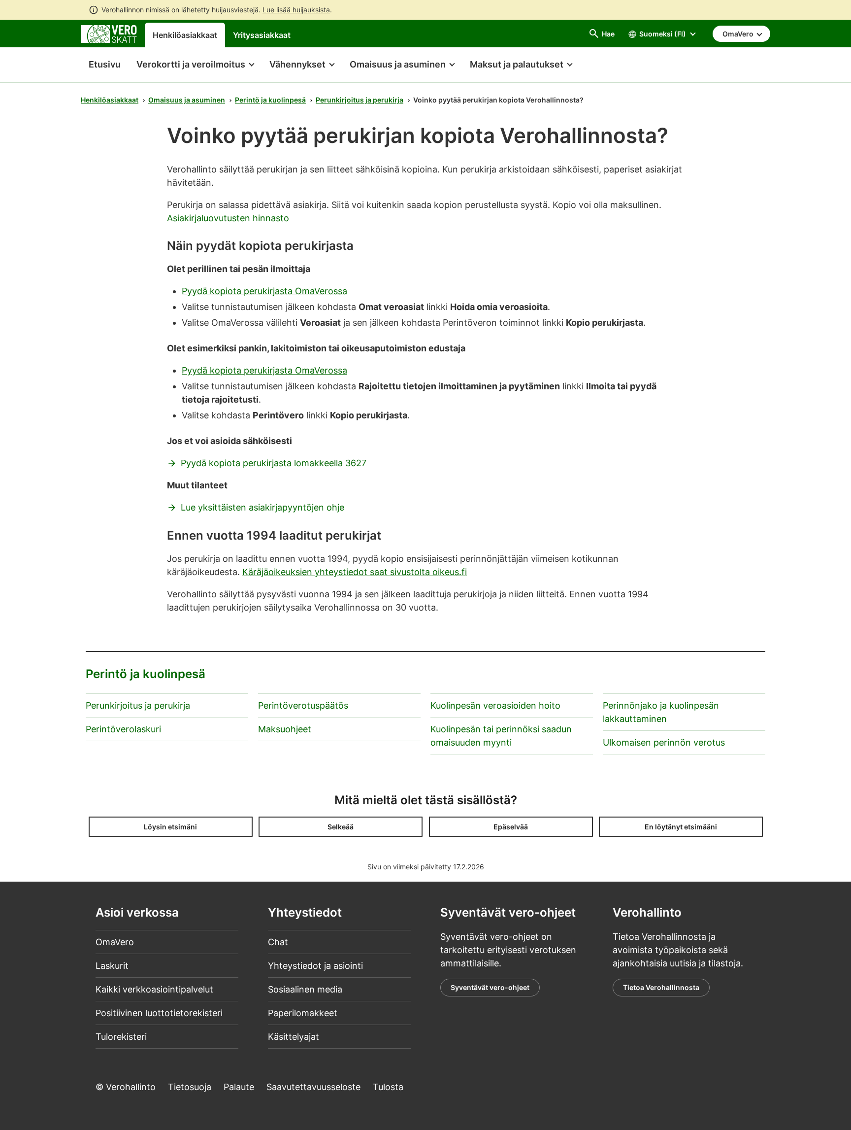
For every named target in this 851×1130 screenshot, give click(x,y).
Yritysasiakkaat (262, 35)
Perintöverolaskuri (123, 729)
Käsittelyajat (293, 1036)
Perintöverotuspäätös (303, 705)
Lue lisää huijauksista (296, 9)
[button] (195, 65)
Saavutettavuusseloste (313, 1087)
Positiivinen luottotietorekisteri (159, 1013)
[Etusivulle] (109, 33)
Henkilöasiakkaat (185, 35)
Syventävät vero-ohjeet (490, 987)
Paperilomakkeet (302, 1013)
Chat (278, 942)
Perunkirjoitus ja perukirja (359, 100)
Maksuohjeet (284, 729)
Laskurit (112, 965)
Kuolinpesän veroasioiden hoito (495, 705)
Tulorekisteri (121, 1036)
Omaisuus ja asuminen (186, 100)
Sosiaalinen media (305, 989)
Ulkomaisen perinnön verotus (664, 742)
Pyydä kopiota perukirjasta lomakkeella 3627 (273, 463)
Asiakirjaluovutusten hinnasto (228, 218)
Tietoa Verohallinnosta (661, 987)
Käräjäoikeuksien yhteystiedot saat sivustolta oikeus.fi (354, 572)
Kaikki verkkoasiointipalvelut (154, 989)
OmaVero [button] (738, 34)
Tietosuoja (189, 1087)
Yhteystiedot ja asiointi (315, 965)
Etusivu (101, 64)
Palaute (239, 1087)
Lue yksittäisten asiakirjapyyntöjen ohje (262, 507)
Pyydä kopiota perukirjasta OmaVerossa (264, 291)
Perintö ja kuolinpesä (270, 100)
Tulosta (388, 1087)
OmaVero (115, 942)
